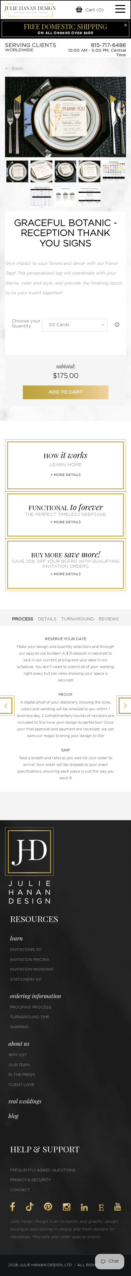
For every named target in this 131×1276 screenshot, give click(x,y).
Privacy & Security (30, 1180)
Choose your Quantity (26, 323)
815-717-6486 (108, 45)
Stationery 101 (25, 979)
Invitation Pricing (29, 960)
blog (13, 1115)
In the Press (21, 1075)
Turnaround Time (29, 1017)
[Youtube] (117, 1207)
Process (22, 619)
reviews (109, 619)
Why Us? (17, 1055)
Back (17, 68)
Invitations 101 (26, 950)
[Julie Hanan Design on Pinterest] (48, 1206)
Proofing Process (30, 1007)
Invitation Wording (31, 969)
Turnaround (77, 619)
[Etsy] (101, 1207)
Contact (20, 1190)
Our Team (19, 1065)
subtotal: (65, 366)
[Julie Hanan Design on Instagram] (67, 1207)
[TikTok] (30, 1206)
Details (47, 619)
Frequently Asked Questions (43, 1170)
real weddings (24, 1101)
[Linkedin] (84, 1207)
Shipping (19, 1027)
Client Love (21, 1085)
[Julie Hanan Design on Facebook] (12, 1206)
